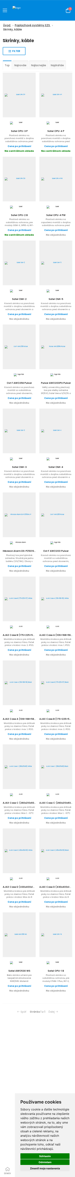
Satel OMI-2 (19, 299)
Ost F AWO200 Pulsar (56, 551)
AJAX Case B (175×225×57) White (23, 635)
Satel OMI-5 (56, 299)
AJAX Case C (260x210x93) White (23, 803)
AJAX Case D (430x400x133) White (23, 887)
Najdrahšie (57, 65)
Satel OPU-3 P (19, 131)
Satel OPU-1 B (56, 971)
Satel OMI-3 (19, 467)
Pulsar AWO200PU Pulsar (56, 383)
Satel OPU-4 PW (56, 215)
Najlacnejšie (38, 65)
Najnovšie (20, 65)
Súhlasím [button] (45, 1156)
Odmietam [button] (45, 1162)
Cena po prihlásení (19, 146)
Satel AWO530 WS (19, 971)
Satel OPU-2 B (19, 215)
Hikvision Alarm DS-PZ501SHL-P (21, 551)
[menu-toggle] (5, 10)
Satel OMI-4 (55, 467)
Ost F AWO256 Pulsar (19, 383)
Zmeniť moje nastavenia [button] (45, 1168)
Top (7, 65)
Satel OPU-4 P (55, 131)
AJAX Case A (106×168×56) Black (22, 719)
